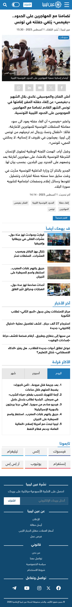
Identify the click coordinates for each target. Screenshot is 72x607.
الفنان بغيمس (20, 203)
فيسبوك (59, 451)
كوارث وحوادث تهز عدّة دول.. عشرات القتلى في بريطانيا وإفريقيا (26, 239)
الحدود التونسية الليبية (43, 203)
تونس (52, 209)
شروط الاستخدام (36, 570)
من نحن (36, 553)
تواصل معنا (36, 558)
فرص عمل (36, 536)
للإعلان (36, 519)
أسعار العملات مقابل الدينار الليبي (36, 531)
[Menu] (67, 5)
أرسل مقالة (36, 525)
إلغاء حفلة (64, 203)
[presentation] (58, 373)
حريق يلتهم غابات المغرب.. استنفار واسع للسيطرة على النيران (27, 273)
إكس (36, 451)
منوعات (64, 37)
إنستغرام (59, 464)
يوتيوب (36, 464)
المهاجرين (64, 209)
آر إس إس (12, 464)
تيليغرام (12, 451)
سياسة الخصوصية (36, 564)
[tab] (58, 373)
